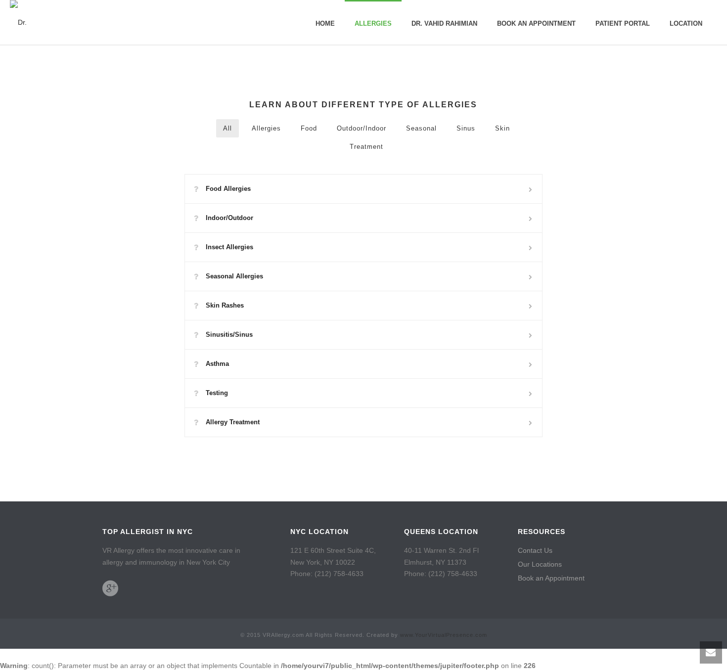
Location (686, 23)
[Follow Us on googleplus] (110, 588)
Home (325, 23)
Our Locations (540, 564)
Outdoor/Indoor (361, 128)
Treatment (366, 146)
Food (309, 128)
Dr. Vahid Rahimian (444, 23)
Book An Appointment (536, 23)
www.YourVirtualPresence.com (443, 635)
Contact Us (535, 550)
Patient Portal (622, 23)
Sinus (465, 128)
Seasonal (421, 128)
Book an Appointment (551, 578)
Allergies (373, 23)
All (227, 128)
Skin (502, 128)
